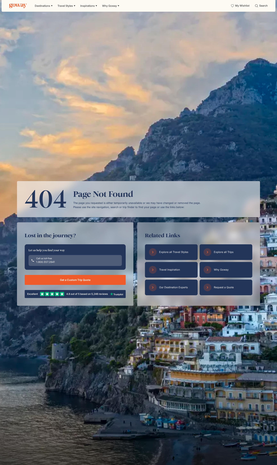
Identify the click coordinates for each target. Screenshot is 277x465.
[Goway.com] (18, 5)
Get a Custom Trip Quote (75, 280)
